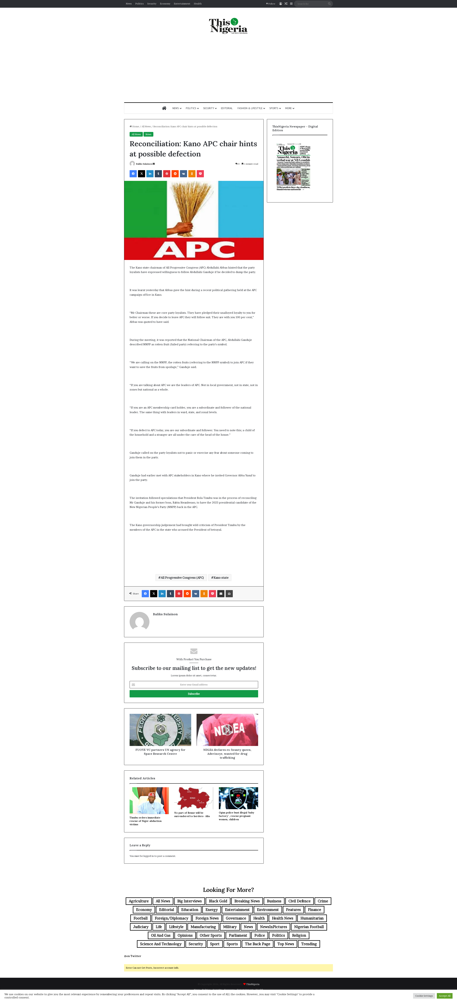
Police (259, 935)
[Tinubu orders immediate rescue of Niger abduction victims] (149, 800)
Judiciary (141, 927)
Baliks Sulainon (144, 163)
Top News (285, 944)
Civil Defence (299, 901)
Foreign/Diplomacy (171, 918)
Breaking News (247, 901)
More (288, 108)
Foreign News (207, 918)
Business (274, 901)
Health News (282, 918)
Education (189, 910)
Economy (165, 3)
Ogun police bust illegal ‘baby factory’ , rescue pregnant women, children (236, 816)
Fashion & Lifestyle (250, 108)
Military (230, 927)
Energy (211, 910)
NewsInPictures (273, 927)
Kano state (221, 577)
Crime (323, 901)
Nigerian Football (309, 927)
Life (159, 927)
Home (135, 126)
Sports (273, 108)
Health (198, 3)
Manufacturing (203, 927)
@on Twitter (132, 956)
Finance (314, 910)
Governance (236, 918)
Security (151, 3)
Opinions (185, 935)
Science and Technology (161, 944)
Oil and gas (160, 935)
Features (293, 910)
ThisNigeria (252, 984)
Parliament (238, 935)
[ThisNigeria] (228, 25)
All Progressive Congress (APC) (182, 577)
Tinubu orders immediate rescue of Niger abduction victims (146, 821)
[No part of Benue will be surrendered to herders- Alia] (194, 798)
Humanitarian (312, 918)
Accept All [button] (444, 995)
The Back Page (257, 944)
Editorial (227, 108)
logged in (148, 856)
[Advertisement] (228, 68)
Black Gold (218, 901)
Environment (268, 910)
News (129, 3)
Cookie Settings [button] (424, 995)
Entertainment (182, 3)
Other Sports (211, 935)
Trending (309, 944)
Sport (215, 944)
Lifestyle (176, 927)
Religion (299, 935)
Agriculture (139, 901)
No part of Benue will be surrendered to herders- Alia (192, 814)
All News (146, 126)
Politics (139, 3)
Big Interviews (189, 901)
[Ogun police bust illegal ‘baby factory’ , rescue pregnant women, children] (238, 798)
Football (141, 918)
